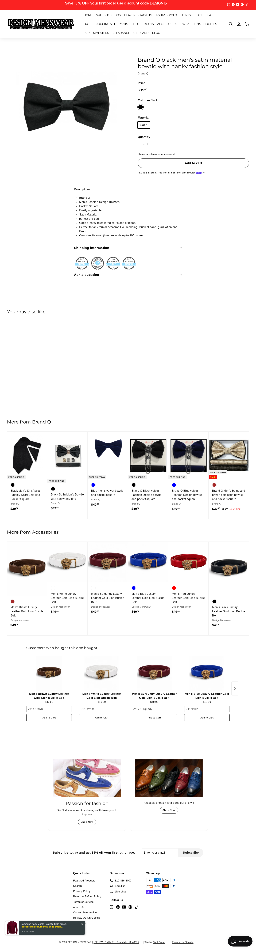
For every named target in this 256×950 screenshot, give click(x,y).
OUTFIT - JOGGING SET (99, 24)
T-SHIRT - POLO (166, 15)
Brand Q (143, 73)
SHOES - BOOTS (142, 24)
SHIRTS (185, 15)
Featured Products (84, 880)
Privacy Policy (82, 891)
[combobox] (49, 709)
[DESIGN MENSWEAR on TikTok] (136, 907)
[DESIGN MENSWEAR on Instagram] (111, 907)
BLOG (156, 33)
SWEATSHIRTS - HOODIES (199, 24)
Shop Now (87, 821)
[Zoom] (66, 106)
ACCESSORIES (167, 24)
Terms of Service (83, 901)
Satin (143, 124)
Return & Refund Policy (87, 896)
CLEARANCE (121, 33)
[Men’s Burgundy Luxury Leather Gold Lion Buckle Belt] (154, 673)
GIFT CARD (141, 33)
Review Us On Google (86, 917)
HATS (210, 15)
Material (143, 117)
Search (77, 885)
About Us (78, 907)
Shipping (143, 154)
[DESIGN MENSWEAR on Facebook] (118, 907)
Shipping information (91, 248)
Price (141, 83)
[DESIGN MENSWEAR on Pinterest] (130, 907)
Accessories (45, 532)
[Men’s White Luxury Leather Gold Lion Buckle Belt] (101, 673)
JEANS (198, 15)
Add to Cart (49, 717)
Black (140, 107)
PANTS (123, 24)
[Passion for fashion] (87, 778)
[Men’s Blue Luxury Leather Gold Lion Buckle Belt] (207, 673)
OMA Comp (159, 942)
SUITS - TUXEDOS (108, 15)
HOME (88, 15)
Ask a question (86, 275)
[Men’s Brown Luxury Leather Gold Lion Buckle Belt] (49, 673)
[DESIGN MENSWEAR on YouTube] (124, 907)
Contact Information (85, 912)
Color (148, 100)
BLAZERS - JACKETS (138, 15)
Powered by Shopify (182, 942)
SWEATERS (101, 33)
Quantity (144, 137)
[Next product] (234, 688)
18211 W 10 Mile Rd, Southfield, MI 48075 (116, 942)
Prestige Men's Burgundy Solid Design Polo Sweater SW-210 (42, 926)
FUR (87, 33)
